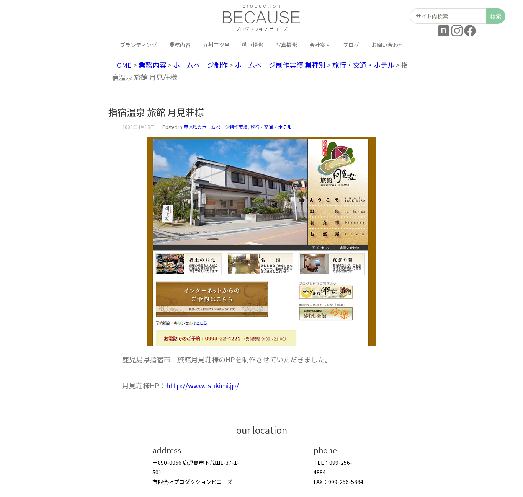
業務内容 (152, 65)
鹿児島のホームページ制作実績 (215, 127)
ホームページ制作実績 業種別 (280, 65)
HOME (122, 65)
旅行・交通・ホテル (363, 65)
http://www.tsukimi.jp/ (202, 385)
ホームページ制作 (200, 65)
